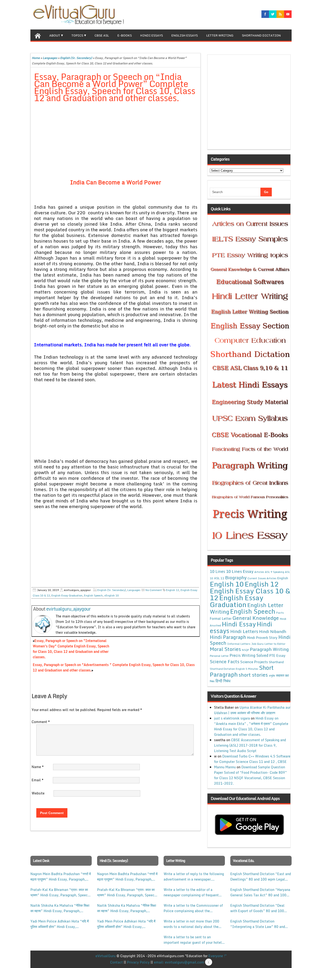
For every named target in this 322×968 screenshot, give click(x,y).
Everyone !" (217, 956)
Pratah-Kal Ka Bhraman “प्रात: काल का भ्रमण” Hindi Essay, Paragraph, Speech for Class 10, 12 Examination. (60, 892)
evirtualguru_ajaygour (68, 609)
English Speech (93, 595)
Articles (259, 572)
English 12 (172, 590)
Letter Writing (219, 35)
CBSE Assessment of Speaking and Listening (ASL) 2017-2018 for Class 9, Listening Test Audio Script (250, 745)
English (282, 578)
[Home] (37, 35)
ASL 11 (219, 578)
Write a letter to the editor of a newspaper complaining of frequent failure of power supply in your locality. (191, 892)
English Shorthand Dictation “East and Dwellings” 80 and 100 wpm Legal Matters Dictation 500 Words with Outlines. (260, 876)
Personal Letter (219, 656)
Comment (41, 721)
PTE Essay (277, 655)
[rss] (280, 14)
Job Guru (257, 643)
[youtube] (288, 14)
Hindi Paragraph (228, 637)
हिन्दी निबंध (222, 681)
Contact (116, 962)
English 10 (227, 583)
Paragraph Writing (269, 649)
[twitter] (273, 14)
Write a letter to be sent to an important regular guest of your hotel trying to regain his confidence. (193, 939)
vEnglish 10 (111, 595)
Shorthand (276, 662)
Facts (280, 612)
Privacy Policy (138, 962)
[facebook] (265, 14)
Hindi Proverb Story (262, 637)
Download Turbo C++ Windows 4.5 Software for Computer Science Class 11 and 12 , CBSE (252, 758)
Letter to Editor (274, 643)
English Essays (184, 35)
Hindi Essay (239, 624)
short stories (253, 675)
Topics (77, 35)
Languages (50, 58)
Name (38, 766)
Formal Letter (220, 618)
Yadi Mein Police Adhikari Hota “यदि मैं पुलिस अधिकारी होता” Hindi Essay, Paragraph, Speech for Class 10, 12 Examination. (59, 923)
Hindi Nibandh (272, 631)
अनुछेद (272, 675)
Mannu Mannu (225, 767)
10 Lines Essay (239, 571)
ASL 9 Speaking (274, 572)
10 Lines (217, 571)
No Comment (153, 590)
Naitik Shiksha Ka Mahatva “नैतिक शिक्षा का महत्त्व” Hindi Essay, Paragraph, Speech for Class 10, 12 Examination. (60, 908)
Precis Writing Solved (249, 655)
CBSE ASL (102, 35)
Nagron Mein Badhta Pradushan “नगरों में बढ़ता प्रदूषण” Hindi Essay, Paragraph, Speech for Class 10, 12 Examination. (60, 876)
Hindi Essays (151, 35)
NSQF (245, 650)
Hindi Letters (244, 631)
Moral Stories (225, 649)
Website (38, 793)
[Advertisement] (115, 141)
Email (37, 780)
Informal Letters (238, 643)
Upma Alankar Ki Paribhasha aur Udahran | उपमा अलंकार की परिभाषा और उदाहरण (252, 710)
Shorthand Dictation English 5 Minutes (234, 669)
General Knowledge (255, 618)
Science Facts (224, 661)
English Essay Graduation (67, 595)
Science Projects (254, 662)
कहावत (280, 675)
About (54, 35)
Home (36, 58)
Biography (236, 577)
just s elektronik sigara (232, 718)
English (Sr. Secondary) (76, 58)
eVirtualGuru (105, 956)
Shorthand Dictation (261, 35)
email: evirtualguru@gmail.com (179, 962)
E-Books (124, 35)
